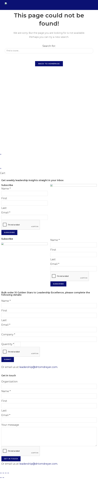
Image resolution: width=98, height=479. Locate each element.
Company (8, 334)
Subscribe (9, 232)
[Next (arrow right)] (3, 477)
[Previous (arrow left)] (1, 477)
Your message (10, 424)
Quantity (7, 344)
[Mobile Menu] (91, 5)
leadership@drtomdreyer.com (38, 367)
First (4, 198)
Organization (9, 381)
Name (6, 188)
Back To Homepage (49, 64)
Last (4, 207)
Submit (7, 359)
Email (5, 212)
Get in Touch (11, 459)
